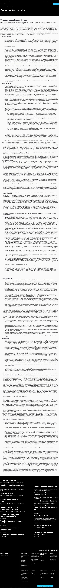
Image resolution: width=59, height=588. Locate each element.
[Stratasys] (3, 4)
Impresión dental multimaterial (23, 561)
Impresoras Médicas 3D (53, 556)
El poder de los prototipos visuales (24, 558)
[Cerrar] (58, 586)
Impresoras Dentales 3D (53, 555)
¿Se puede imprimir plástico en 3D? (35, 564)
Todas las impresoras (43, 563)
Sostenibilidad (52, 578)
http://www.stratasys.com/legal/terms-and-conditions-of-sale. (13, 419)
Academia (51, 577)
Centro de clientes (42, 577)
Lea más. (12, 496)
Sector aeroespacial (52, 559)
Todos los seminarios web (24, 581)
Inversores (51, 580)
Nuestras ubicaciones (53, 574)
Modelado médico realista (34, 559)
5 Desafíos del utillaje (34, 555)
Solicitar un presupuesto (43, 574)
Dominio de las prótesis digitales (24, 579)
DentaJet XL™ (42, 560)
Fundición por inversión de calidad (25, 556)
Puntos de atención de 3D (24, 577)
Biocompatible (33, 574)
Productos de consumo (53, 560)
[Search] (56, 1)
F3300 (41, 556)
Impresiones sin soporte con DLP (25, 566)
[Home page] (0, 7)
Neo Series (41, 559)
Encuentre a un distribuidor (44, 573)
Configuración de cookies (40, 586)
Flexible (32, 573)
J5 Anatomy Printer (43, 561)
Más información (3, 518)
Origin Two (41, 557)
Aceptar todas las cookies (49, 586)
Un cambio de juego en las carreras (24, 574)
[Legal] (6, 6)
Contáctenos (52, 573)
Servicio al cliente (42, 578)
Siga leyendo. (22, 482)
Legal (4, 6)
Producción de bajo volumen (35, 556)
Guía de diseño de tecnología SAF (25, 563)
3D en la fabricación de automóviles (34, 561)
